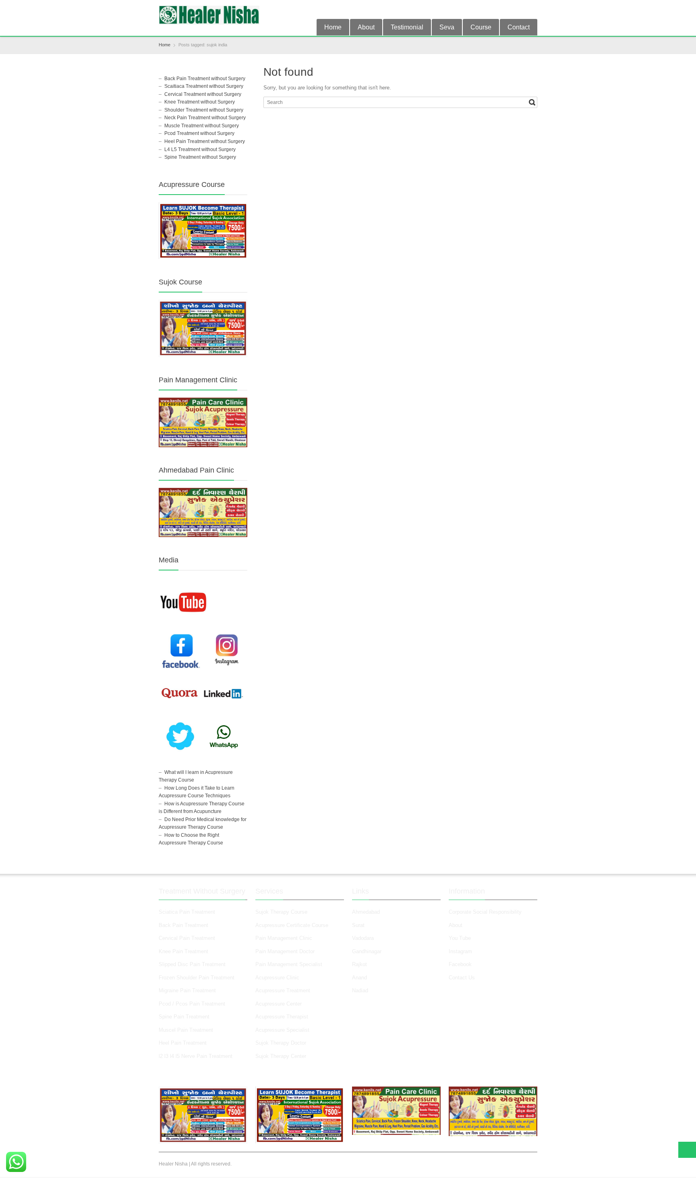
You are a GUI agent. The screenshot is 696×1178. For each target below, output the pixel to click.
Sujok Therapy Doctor (280, 1043)
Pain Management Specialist (288, 964)
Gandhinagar (366, 951)
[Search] (532, 102)
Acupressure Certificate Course (291, 925)
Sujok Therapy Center (280, 1056)
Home (333, 27)
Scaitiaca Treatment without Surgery (203, 86)
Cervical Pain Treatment (187, 938)
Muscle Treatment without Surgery (201, 126)
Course (480, 27)
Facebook (460, 964)
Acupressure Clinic (277, 978)
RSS (532, 9)
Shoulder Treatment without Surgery (203, 110)
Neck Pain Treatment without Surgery (205, 117)
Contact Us (462, 978)
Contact (519, 27)
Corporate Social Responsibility (485, 912)
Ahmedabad (366, 912)
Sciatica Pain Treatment (187, 912)
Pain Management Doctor (285, 951)
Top (687, 1150)
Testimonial (407, 27)
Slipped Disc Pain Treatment (192, 964)
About (366, 27)
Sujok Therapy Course (281, 912)
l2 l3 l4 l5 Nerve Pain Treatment (195, 1056)
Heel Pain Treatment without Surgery (204, 141)
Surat (358, 925)
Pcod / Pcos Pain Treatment (192, 1004)
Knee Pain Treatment (183, 951)
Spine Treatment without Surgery (200, 157)
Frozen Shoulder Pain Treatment (196, 978)
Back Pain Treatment (183, 925)
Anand (359, 978)
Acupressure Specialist (282, 1030)
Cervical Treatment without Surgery (202, 94)
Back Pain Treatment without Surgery (204, 78)
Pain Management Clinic (283, 938)
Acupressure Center (278, 1004)
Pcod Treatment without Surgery (199, 133)
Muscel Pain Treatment (186, 1030)
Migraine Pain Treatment (187, 990)
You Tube (460, 938)
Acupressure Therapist (281, 1017)
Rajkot (359, 964)
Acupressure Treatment (282, 990)
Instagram (461, 951)
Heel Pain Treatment (183, 1043)
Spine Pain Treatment (184, 1017)
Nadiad (361, 990)
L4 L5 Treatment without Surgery (200, 149)
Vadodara (363, 938)
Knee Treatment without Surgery (199, 102)
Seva (446, 27)
